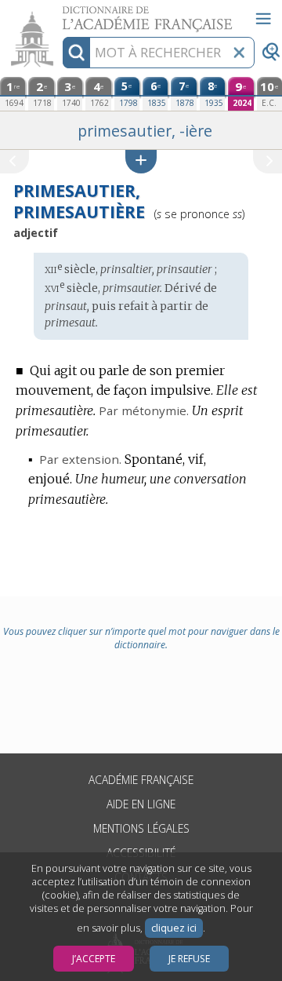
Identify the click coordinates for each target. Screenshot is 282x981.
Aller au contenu (60, 14)
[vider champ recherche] (239, 52)
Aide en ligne (141, 804)
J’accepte (93, 958)
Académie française (141, 779)
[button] (141, 161)
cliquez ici (174, 928)
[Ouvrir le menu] (263, 19)
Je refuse (189, 958)
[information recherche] (76, 52)
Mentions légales (141, 828)
